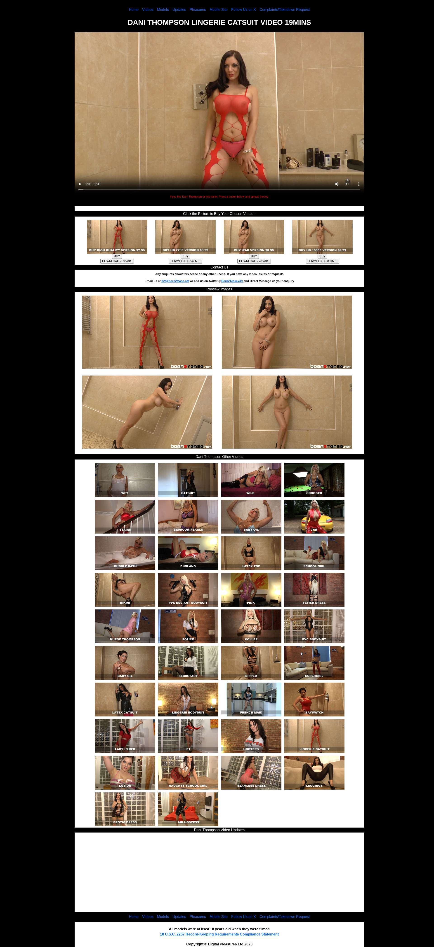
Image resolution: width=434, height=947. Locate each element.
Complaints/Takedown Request (284, 10)
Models (163, 10)
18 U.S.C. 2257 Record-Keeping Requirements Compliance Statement (219, 934)
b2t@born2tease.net (175, 281)
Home (134, 10)
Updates (179, 10)
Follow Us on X (243, 10)
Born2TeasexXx (232, 281)
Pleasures (198, 10)
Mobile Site (219, 10)
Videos (147, 10)
